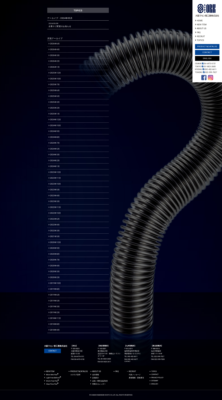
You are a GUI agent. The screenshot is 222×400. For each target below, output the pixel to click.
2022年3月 (55, 231)
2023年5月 (55, 190)
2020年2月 (55, 277)
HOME (200, 20)
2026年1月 (55, 67)
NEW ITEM (201, 24)
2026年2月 (55, 61)
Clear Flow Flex (52, 384)
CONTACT (207, 52)
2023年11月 (55, 178)
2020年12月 (55, 242)
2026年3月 (55, 55)
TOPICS (200, 40)
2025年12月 (55, 73)
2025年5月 (55, 96)
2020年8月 (55, 254)
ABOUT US (201, 28)
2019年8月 (55, 289)
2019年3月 (55, 306)
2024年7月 (55, 143)
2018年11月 (55, 318)
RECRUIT (201, 36)
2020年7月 (55, 260)
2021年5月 (55, 236)
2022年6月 (55, 219)
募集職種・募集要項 (136, 378)
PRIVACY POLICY (157, 378)
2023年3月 (55, 201)
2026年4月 (55, 49)
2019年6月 (55, 295)
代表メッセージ (135, 375)
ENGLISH (207, 58)
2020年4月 (55, 266)
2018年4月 (55, 330)
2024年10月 (55, 125)
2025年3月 (55, 102)
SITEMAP (154, 381)
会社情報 (95, 375)
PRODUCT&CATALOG (207, 46)
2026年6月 (55, 44)
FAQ (199, 32)
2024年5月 (55, 149)
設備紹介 (95, 378)
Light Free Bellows (53, 378)
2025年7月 (55, 84)
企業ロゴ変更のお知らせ (60, 26)
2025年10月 (55, 79)
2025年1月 (55, 114)
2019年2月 (55, 312)
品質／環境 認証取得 (100, 381)
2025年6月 (55, 90)
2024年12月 (55, 120)
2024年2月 (55, 160)
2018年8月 (55, 324)
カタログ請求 (75, 375)
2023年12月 (55, 172)
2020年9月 (55, 248)
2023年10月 (55, 184)
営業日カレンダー (99, 384)
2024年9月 (55, 131)
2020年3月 (55, 271)
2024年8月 (55, 137)
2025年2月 (55, 108)
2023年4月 (55, 196)
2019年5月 (55, 301)
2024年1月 (55, 166)
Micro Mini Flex (52, 374)
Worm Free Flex (52, 381)
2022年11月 (55, 207)
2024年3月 (55, 155)
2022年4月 (55, 225)
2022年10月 (55, 213)
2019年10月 (55, 283)
